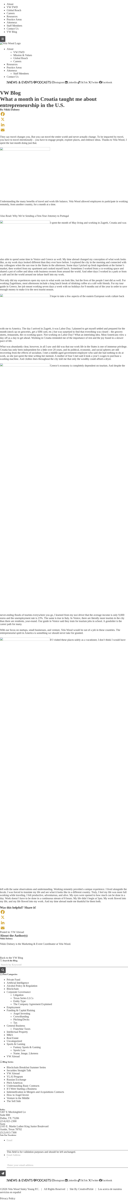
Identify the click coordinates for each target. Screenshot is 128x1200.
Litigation (18, 995)
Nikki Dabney (12, 109)
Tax (15, 1022)
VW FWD (12, 7)
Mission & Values (22, 55)
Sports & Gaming (16, 1044)
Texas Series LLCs (23, 998)
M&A (10, 1034)
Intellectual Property (17, 1031)
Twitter (94, 82)
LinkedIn (72, 82)
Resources (12, 16)
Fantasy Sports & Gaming (27, 1047)
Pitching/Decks (21, 1019)
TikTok (84, 82)
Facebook (107, 82)
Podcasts (43, 82)
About (10, 4)
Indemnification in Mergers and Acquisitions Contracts (35, 1092)
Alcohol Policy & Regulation (22, 985)
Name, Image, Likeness (25, 1053)
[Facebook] (64, 114)
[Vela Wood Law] (10, 43)
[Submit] (3, 1173)
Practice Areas (14, 19)
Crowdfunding (21, 1016)
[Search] (3, 970)
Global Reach (14, 10)
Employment (13, 1007)
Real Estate (12, 1038)
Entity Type (19, 1001)
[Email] (64, 130)
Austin (2, 1124)
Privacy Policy (7, 1198)
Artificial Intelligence (18, 982)
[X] (64, 119)
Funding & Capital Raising (21, 1010)
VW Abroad (17, 932)
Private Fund (13, 979)
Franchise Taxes (21, 1028)
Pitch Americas (14, 1082)
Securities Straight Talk (19, 1070)
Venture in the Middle (18, 1098)
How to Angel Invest (18, 1095)
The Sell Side (14, 1101)
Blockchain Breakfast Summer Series (26, 1067)
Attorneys (12, 22)
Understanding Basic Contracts (23, 1085)
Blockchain (13, 988)
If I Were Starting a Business (22, 1088)
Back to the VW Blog (11, 957)
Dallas (2, 1110)
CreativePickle (86, 1189)
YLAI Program (15, 1076)
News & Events (21, 82)
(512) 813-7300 (8, 1132)
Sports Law (19, 1050)
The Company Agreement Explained (32, 1004)
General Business (16, 1025)
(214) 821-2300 (8, 1121)
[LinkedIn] (64, 124)
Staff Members (14, 25)
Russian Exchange (16, 1079)
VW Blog (12, 31)
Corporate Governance (19, 992)
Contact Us (12, 28)
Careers (11, 13)
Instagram (59, 82)
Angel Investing (21, 1013)
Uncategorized (14, 1041)
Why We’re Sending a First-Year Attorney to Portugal (40, 215)
